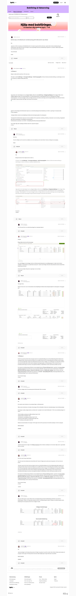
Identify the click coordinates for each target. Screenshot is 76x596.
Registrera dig (56, 2)
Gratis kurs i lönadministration (29, 582)
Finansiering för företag (13, 584)
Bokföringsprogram (12, 579)
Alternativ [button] (49, 17)
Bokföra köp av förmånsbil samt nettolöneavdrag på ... (18, 14)
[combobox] (20, 18)
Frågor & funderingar (17, 11)
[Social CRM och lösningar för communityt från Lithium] (65, 593)
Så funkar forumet (42, 582)
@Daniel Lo (14, 71)
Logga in (61, 2)
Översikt (9, 11)
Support (55, 579)
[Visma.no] (13, 2)
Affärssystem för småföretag (14, 582)
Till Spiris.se (56, 580)
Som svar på (20, 134)
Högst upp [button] (11, 593)
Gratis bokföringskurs (27, 579)
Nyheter (32, 11)
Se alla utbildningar (27, 584)
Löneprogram (11, 580)
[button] (65, 37)
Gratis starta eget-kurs (28, 580)
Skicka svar (61, 568)
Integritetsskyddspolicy (43, 580)
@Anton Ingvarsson (35, 444)
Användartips (26, 11)
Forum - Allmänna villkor (43, 579)
